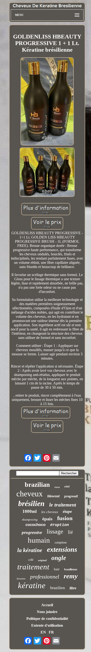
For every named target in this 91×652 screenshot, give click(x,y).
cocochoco (35, 524)
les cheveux (49, 512)
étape (67, 511)
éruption (59, 525)
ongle (58, 557)
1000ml (29, 511)
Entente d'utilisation (47, 625)
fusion (65, 518)
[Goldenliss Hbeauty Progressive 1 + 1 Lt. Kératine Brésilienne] (47, 102)
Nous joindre (47, 612)
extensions (62, 549)
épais (47, 518)
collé (30, 559)
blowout (53, 496)
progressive (32, 532)
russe (57, 487)
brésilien (31, 503)
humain (39, 540)
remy (71, 576)
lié (70, 532)
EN (43, 632)
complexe (61, 542)
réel (67, 486)
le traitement (62, 505)
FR (51, 632)
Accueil (47, 605)
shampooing (30, 519)
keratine (21, 578)
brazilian (37, 484)
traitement (33, 567)
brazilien (57, 587)
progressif (71, 496)
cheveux (29, 493)
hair (57, 569)
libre (73, 588)
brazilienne (70, 569)
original (42, 560)
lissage (55, 531)
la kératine (29, 550)
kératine (32, 585)
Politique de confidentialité (47, 619)
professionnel (44, 577)
